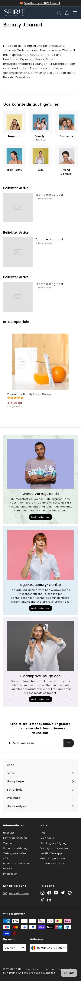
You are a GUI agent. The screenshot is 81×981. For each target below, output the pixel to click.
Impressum (10, 873)
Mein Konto (47, 838)
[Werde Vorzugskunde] (40, 464)
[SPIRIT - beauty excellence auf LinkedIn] (49, 899)
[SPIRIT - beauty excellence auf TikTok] (42, 899)
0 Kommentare (44, 198)
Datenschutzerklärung (17, 863)
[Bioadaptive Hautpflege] (40, 646)
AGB (5, 858)
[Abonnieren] (68, 743)
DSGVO (7, 868)
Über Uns (8, 832)
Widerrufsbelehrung (15, 848)
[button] (15, 398)
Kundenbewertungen (53, 863)
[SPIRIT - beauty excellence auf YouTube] (56, 893)
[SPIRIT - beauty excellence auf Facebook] (49, 893)
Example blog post (49, 195)
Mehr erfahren (40, 517)
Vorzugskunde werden (54, 848)
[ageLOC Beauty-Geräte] (40, 555)
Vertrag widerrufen (14, 853)
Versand (8, 843)
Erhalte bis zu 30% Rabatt (42, 3)
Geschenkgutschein (52, 858)
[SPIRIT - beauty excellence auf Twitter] (63, 893)
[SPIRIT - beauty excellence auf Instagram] (42, 893)
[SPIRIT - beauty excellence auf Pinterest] (70, 893)
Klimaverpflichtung (15, 838)
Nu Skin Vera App (51, 853)
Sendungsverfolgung (53, 843)
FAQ (42, 832)
